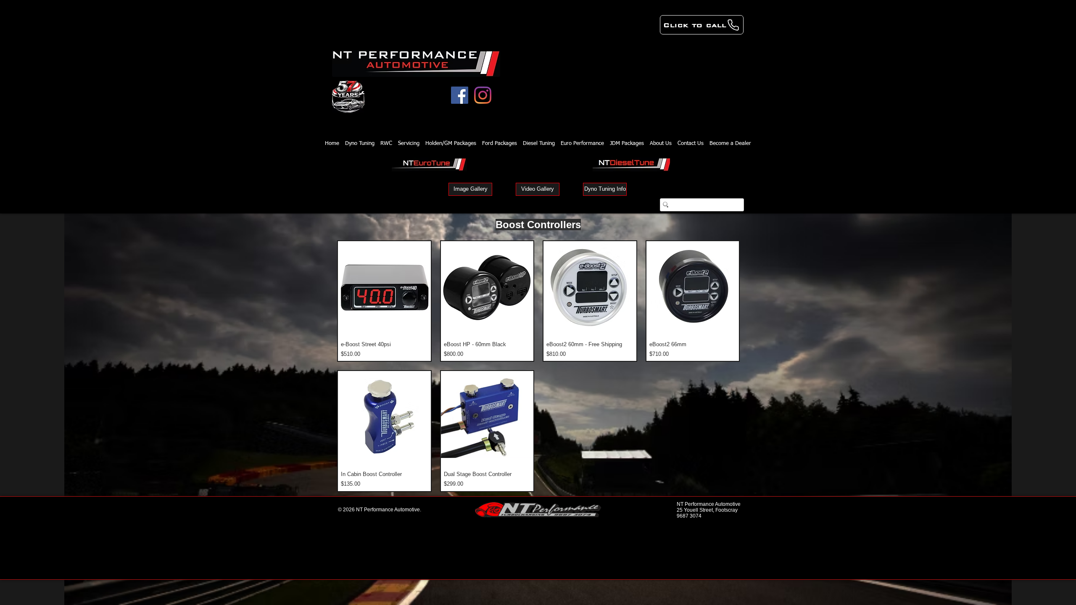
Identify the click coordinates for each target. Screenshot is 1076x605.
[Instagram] (482, 95)
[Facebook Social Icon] (459, 95)
